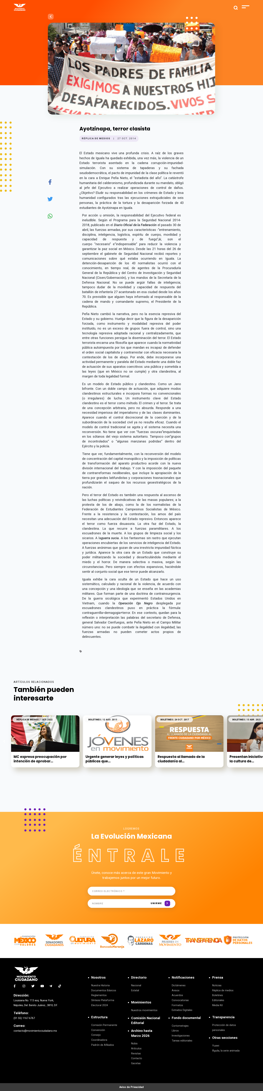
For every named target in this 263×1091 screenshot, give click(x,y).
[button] (258, 741)
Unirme (156, 903)
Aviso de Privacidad (131, 1087)
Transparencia (223, 1017)
